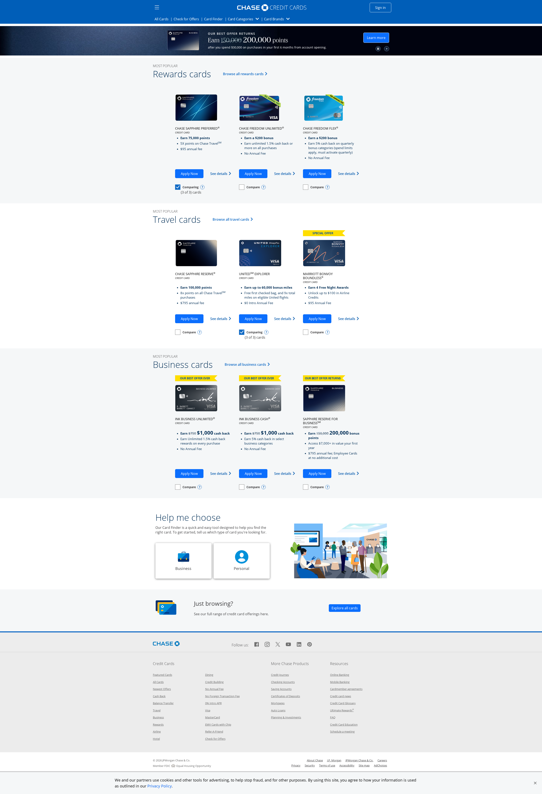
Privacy (295, 765)
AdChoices (380, 765)
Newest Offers (162, 689)
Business (158, 717)
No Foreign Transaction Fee (222, 696)
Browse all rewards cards (246, 73)
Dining (209, 675)
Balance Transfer (163, 703)
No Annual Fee (214, 689)
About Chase (315, 760)
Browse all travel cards (233, 219)
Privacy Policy (159, 785)
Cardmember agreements (346, 689)
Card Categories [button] (244, 19)
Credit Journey (280, 675)
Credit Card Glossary (343, 703)
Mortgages (278, 703)
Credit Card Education (344, 724)
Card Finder (214, 19)
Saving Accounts (281, 689)
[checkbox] (187, 187)
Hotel (156, 739)
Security (310, 765)
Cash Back (159, 696)
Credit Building (214, 682)
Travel (156, 710)
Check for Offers (188, 19)
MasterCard (212, 717)
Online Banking (339, 675)
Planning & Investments (286, 717)
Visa (207, 710)
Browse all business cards (248, 364)
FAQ (332, 717)
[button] (535, 783)
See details (221, 173)
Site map (364, 765)
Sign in (383, 7)
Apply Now (192, 173)
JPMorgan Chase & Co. (359, 760)
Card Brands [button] (278, 19)
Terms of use (327, 765)
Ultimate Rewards (342, 710)
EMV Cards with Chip (218, 724)
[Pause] (378, 48)
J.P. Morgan (334, 760)
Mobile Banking (340, 682)
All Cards (163, 19)
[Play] (386, 48)
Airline (157, 731)
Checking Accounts (283, 682)
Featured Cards (162, 675)
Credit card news (340, 696)
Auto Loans (278, 710)
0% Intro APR (213, 703)
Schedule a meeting (342, 731)
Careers (382, 760)
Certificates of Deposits (285, 696)
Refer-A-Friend (214, 731)
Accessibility (346, 765)
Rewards (158, 724)
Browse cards (340, 41)
